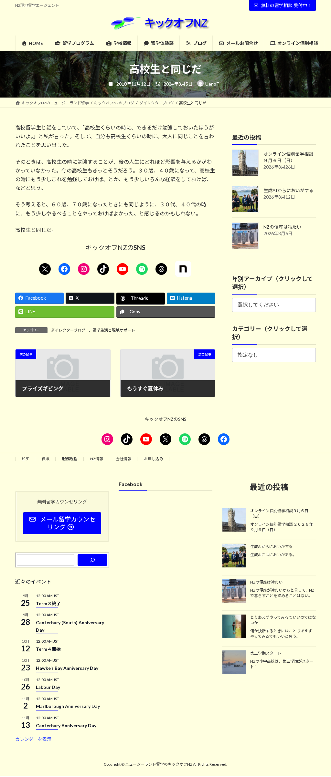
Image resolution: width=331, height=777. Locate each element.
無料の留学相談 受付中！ (286, 5)
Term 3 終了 (48, 603)
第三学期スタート (265, 653)
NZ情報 (96, 458)
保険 (45, 458)
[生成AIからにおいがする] (234, 556)
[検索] (92, 560)
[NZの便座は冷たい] (234, 591)
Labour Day (48, 687)
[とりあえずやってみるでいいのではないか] (234, 626)
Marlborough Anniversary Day (68, 706)
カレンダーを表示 (33, 739)
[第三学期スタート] (234, 663)
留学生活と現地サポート (113, 330)
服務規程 (70, 458)
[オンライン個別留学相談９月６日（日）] (234, 520)
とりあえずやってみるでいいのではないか (283, 620)
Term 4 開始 (48, 649)
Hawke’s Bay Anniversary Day (67, 668)
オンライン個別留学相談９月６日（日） (279, 513)
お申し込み (153, 458)
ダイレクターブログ (68, 330)
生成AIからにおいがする (288, 190)
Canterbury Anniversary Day (66, 725)
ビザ (25, 458)
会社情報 (123, 458)
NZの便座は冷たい (282, 227)
